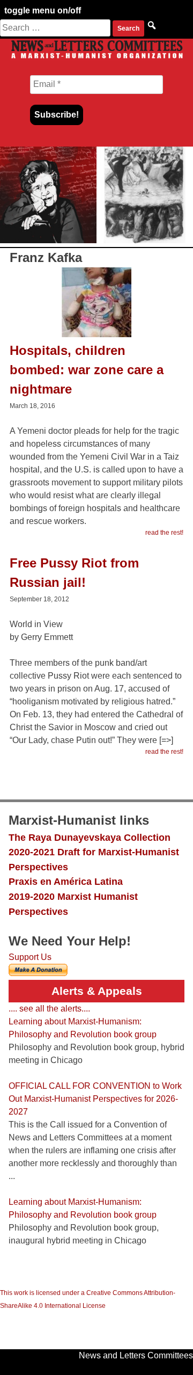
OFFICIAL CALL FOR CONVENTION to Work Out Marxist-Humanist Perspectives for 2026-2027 (95, 1098)
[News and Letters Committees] (96, 57)
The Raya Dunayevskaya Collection (89, 837)
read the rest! (164, 532)
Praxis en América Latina (66, 881)
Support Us (30, 957)
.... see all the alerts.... (49, 1008)
